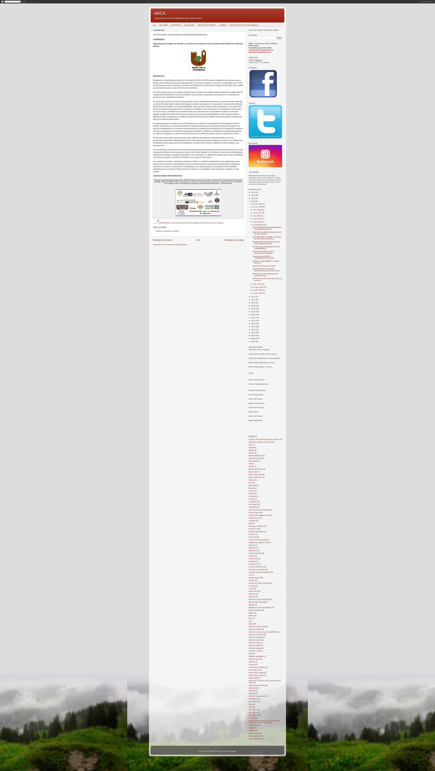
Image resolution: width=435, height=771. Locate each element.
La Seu (251, 588)
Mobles (251, 613)
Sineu (251, 704)
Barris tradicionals (255, 474)
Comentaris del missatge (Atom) (175, 244)
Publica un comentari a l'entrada (167, 231)
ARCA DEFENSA (165, 223)
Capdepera (253, 507)
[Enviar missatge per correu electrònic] (157, 220)
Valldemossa (253, 725)
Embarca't (252, 529)
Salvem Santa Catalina (257, 685)
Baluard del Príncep (256, 469)
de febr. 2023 (258, 290)
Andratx (251, 453)
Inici (154, 25)
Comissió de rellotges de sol (259, 515)
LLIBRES (222, 25)
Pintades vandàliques (256, 656)
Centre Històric (254, 512)
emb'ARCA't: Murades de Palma (264, 266)
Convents (252, 521)
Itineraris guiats (254, 578)
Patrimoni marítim (255, 640)
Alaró (250, 445)
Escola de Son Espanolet (258, 540)
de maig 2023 (258, 225)
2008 (253, 338)
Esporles (252, 545)
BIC (250, 483)
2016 (253, 315)
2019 (253, 306)
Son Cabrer (253, 710)
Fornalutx (252, 561)
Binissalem (252, 485)
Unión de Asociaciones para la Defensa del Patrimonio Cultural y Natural (197, 223)
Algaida (251, 450)
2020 (253, 303)
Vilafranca (252, 730)
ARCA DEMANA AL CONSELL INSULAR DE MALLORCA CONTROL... (267, 238)
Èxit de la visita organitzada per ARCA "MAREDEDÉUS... (266, 247)
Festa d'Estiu (253, 559)
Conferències (253, 518)
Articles (251, 466)
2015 (253, 318)
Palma (251, 624)
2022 (253, 297)
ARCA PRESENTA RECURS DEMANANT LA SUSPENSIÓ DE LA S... (267, 228)
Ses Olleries (253, 699)
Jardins (251, 580)
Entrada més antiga (234, 240)
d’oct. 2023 (257, 210)
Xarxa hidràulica (254, 739)
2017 (253, 312)
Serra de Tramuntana (256, 696)
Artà (250, 464)
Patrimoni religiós (255, 648)
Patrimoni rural (254, 651)
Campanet (252, 496)
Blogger (233, 751)
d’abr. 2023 (257, 284)
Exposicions (253, 550)
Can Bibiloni (253, 502)
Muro (250, 618)
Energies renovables (256, 531)
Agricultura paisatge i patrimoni (260, 442)
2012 (253, 327)
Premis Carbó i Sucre (256, 675)
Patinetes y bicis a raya (257, 626)
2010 (253, 332)
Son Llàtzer (253, 712)
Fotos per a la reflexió (256, 569)
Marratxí (252, 605)
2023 (253, 201)
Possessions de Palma (257, 667)
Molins (251, 616)
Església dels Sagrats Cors (258, 542)
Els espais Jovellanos (256, 526)
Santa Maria (253, 688)
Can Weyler (253, 504)
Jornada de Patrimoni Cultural (259, 583)
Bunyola (251, 488)
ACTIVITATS (176, 25)
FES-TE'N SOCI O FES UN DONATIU (244, 25)
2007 (253, 341)
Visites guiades (254, 736)
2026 (253, 192)
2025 (253, 195)
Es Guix (251, 534)
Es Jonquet (253, 537)
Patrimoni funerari (255, 629)
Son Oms (252, 718)
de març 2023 (258, 287)
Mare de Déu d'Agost (256, 602)
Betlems (251, 480)
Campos (252, 499)
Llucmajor (252, 594)
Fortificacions (253, 564)
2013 (253, 323)
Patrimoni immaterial (256, 634)
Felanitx (251, 556)
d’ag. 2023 (257, 216)
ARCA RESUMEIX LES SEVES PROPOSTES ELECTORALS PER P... (267, 270)
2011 (253, 329)
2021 (253, 300)
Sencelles (252, 693)
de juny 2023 (258, 222)
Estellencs (252, 548)
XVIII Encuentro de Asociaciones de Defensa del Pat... (265, 274)
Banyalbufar (253, 472)
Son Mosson (253, 715)
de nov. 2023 (258, 207)
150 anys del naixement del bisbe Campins (264, 439)
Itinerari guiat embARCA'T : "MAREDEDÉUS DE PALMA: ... (264, 257)
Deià (250, 523)
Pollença (252, 662)
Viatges (251, 728)
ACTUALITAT (189, 25)
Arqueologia (253, 461)
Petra (251, 653)
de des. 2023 (258, 204)
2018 (253, 309)
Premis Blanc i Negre (256, 673)
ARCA (159, 13)
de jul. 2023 (257, 219)
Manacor (252, 596)
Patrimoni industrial (255, 637)
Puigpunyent (253, 678)
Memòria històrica (255, 610)
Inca (250, 575)
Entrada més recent (162, 240)
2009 (253, 335)
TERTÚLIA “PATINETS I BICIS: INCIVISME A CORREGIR (263, 252)
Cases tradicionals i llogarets (259, 510)
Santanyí (252, 691)
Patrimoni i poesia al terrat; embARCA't (263, 632)
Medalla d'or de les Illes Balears (260, 607)
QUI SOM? (163, 25)
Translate (265, 62)
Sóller (251, 707)
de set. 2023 (257, 213)
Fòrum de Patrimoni (256, 567)
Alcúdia (251, 447)
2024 (253, 198)
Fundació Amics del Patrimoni (259, 572)
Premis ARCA (253, 670)
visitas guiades (254, 733)
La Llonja (252, 586)
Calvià (251, 493)
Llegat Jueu (253, 591)
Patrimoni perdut (255, 645)
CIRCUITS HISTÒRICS (207, 25)
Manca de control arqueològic (259, 599)
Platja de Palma (254, 659)
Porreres (252, 664)
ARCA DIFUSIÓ (254, 458)
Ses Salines (253, 701)
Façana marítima (255, 553)
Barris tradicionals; (255, 477)
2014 (253, 321)
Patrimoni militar (254, 643)
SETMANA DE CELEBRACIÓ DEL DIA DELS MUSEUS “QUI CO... (266, 243)
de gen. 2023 (258, 293)
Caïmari (251, 491)
